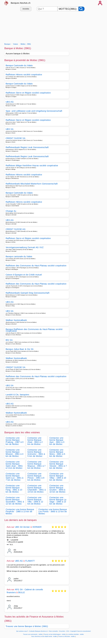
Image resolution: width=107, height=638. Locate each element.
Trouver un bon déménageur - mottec (55, 634)
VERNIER (36, 527)
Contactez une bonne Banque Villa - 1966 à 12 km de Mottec (35, 500)
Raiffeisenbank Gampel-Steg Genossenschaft (27, 293)
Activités (26, 9)
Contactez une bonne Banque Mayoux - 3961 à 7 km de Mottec (36, 465)
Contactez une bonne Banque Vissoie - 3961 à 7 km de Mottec (58, 465)
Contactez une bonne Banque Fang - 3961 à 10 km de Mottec (14, 488)
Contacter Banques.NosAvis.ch (38, 631)
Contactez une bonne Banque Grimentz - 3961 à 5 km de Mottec (36, 453)
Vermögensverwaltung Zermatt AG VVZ (24, 247)
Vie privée (62, 631)
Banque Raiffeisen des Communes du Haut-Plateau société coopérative (34, 330)
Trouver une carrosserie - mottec (33, 634)
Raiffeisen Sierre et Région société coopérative (28, 93)
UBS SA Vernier (22, 527)
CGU (67, 631)
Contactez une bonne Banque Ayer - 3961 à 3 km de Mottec (56, 441)
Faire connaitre (53, 631)
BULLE (21, 592)
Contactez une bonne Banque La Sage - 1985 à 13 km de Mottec (57, 500)
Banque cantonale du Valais (19, 256)
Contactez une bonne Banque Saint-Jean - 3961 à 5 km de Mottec (14, 465)
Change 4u (11, 211)
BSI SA (9, 340)
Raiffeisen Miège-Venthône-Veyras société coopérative (32, 165)
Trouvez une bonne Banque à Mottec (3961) (27, 626)
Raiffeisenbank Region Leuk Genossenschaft (27, 147)
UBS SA (9, 129)
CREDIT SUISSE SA (15, 138)
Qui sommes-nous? (22, 631)
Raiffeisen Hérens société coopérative (24, 74)
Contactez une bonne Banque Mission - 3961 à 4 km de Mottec (14, 453)
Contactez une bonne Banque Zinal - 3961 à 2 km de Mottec (35, 441)
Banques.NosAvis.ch (21, 3)
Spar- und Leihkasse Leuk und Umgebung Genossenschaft (34, 111)
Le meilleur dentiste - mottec (75, 634)
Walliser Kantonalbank (16, 320)
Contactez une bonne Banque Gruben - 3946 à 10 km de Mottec (57, 488)
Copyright (73, 631)
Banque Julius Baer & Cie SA (20, 349)
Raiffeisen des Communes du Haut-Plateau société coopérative (36, 265)
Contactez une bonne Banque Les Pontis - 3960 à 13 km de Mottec (52, 511)
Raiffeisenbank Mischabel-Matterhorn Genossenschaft (32, 184)
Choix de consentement (83, 631)
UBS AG (10, 102)
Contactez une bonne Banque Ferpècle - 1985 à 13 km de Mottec (20, 511)
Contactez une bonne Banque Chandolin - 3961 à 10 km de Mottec (36, 488)
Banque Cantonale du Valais (19, 65)
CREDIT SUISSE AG (15, 229)
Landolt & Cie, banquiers (17, 394)
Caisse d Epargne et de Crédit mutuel (24, 275)
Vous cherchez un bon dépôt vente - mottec (44, 636)
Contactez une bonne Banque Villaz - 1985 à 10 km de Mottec (57, 476)
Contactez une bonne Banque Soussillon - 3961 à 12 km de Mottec (15, 500)
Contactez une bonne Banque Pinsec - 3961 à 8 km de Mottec (35, 476)
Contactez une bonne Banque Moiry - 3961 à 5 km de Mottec (57, 453)
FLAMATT (30, 561)
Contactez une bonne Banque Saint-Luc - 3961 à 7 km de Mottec (14, 476)
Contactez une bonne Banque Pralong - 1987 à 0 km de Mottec (15, 441)
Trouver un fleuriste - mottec (66, 636)
